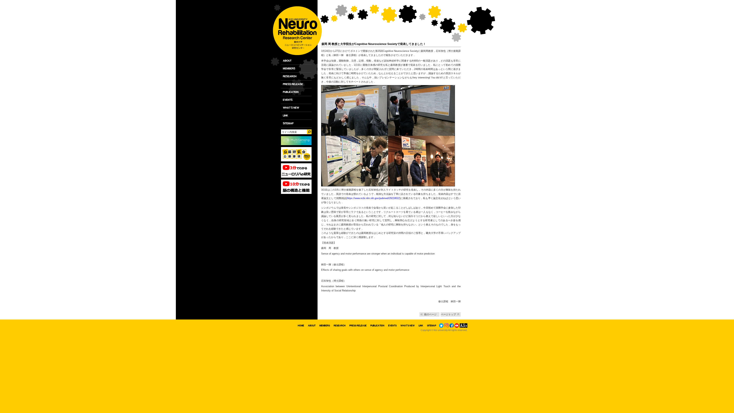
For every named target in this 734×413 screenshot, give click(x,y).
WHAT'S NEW (291, 107)
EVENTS (288, 100)
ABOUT (287, 60)
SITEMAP (288, 123)
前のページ (430, 314)
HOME (301, 325)
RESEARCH (289, 76)
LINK (285, 115)
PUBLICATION (291, 92)
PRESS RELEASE (293, 84)
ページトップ (448, 314)
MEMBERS (289, 68)
